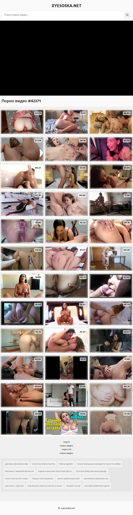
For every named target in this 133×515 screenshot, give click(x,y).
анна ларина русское (68, 478)
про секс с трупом (14, 486)
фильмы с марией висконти (19, 471)
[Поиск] (127, 15)
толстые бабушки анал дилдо (91, 471)
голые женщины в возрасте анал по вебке (99, 464)
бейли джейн (66, 464)
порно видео (66, 446)
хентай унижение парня (96, 486)
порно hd (66, 449)
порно (66, 442)
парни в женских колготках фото (55, 471)
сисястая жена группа (43, 464)
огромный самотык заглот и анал (45, 486)
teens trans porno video (16, 478)
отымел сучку (73, 486)
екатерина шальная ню (96, 478)
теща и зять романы (42, 478)
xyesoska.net (66, 5)
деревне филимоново (16, 464)
